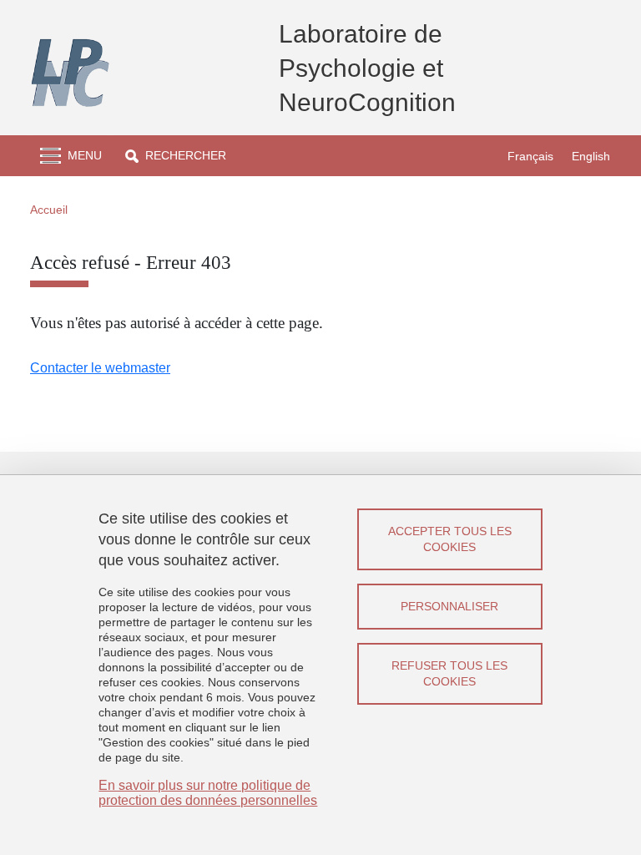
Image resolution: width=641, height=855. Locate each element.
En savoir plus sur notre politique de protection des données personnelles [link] (207, 792)
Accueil (49, 209)
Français (530, 156)
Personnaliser (449, 606)
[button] (176, 155)
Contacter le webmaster (100, 368)
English (591, 156)
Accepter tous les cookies (450, 539)
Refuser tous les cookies (449, 673)
